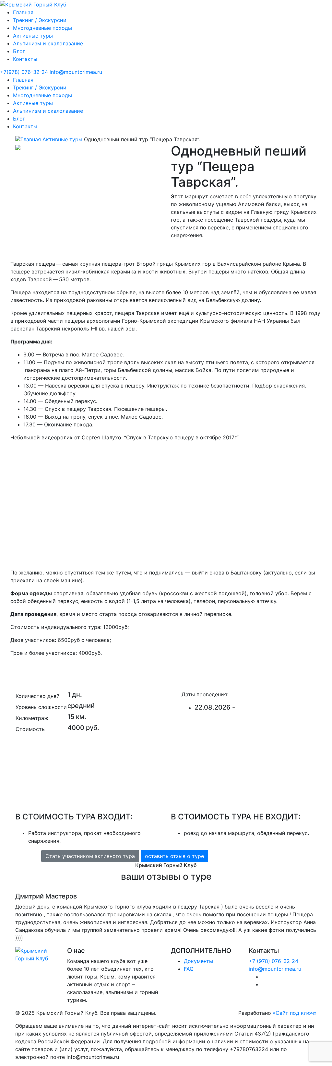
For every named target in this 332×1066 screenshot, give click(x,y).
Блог (19, 51)
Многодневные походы (42, 28)
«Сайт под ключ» (295, 1013)
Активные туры (33, 35)
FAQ (189, 969)
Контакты (25, 59)
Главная (23, 12)
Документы (198, 961)
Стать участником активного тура (90, 856)
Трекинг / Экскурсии (39, 20)
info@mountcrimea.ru (275, 969)
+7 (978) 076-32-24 (273, 961)
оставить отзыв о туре (174, 856)
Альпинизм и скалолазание (48, 43)
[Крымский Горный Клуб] (33, 4)
